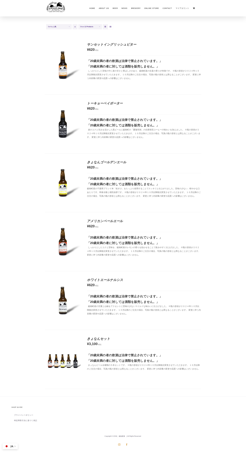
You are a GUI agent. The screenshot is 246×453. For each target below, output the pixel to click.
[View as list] (110, 26)
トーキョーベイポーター (105, 103)
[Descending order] (75, 26)
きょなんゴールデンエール (106, 162)
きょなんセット (98, 338)
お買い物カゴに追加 (57, 71)
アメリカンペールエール (105, 221)
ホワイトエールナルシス (105, 279)
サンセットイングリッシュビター (111, 44)
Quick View (71, 71)
